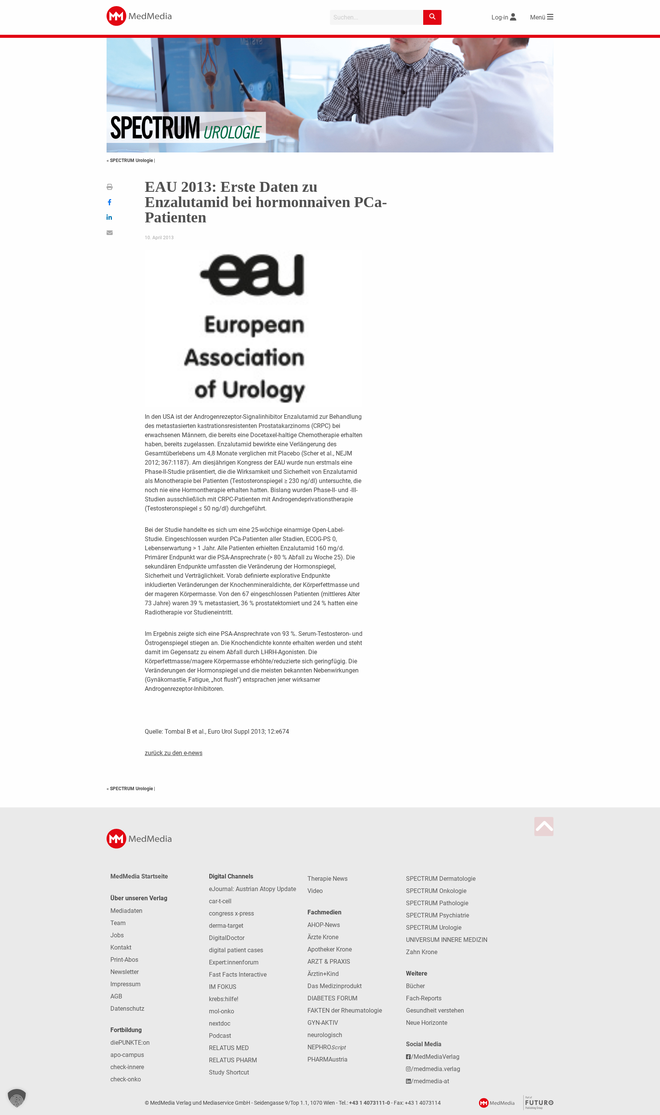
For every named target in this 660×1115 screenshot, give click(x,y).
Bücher (415, 986)
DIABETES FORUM (332, 998)
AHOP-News (323, 925)
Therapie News (327, 878)
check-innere (127, 1067)
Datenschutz (127, 1008)
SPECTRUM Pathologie (437, 903)
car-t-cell (220, 901)
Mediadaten (126, 910)
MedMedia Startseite (139, 876)
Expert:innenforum (234, 962)
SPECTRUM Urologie (433, 927)
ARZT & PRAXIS (328, 961)
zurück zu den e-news (173, 753)
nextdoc (219, 1023)
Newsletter (124, 972)
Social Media (424, 1044)
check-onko (125, 1079)
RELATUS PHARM (233, 1060)
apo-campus (127, 1054)
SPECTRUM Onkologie (436, 891)
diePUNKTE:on (130, 1042)
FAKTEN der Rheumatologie (344, 1010)
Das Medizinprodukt (334, 986)
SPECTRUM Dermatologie (441, 878)
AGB (116, 996)
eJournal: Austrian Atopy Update (252, 889)
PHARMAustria (327, 1059)
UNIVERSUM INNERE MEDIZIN (446, 939)
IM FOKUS (222, 986)
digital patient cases (236, 950)
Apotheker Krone (329, 949)
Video (315, 891)
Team (118, 923)
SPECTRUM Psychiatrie (437, 915)
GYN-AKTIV (322, 1022)
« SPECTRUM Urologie (130, 160)
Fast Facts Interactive (238, 974)
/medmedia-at (430, 1081)
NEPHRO (326, 1047)
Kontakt (120, 947)
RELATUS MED (229, 1048)
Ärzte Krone (322, 937)
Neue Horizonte (426, 1022)
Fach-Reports (424, 998)
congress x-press (231, 913)
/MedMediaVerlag (435, 1056)
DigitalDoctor (226, 938)
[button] (17, 1098)
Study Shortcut (229, 1072)
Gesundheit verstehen (435, 1010)
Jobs (117, 935)
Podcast (220, 1035)
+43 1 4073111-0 (369, 1103)
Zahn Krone (421, 952)
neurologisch (324, 1035)
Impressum (125, 984)
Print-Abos (124, 959)
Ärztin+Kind (323, 973)
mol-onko (221, 1011)
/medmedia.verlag (435, 1069)
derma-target (226, 925)
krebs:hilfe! (223, 999)
